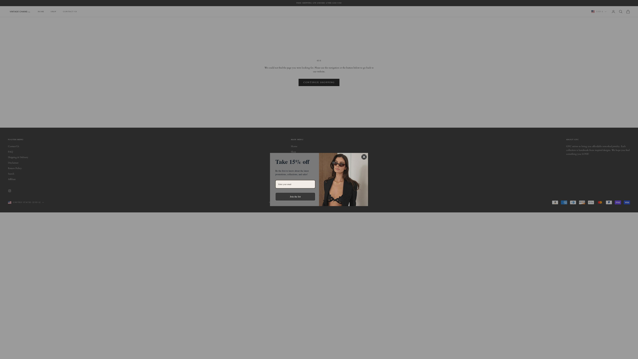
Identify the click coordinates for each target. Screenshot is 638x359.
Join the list (295, 196)
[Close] (364, 157)
